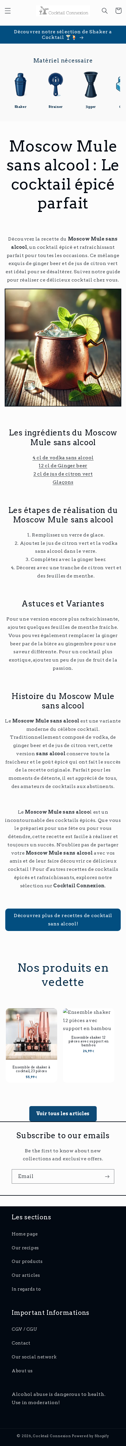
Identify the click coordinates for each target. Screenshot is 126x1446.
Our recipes (25, 1248)
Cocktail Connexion (52, 1436)
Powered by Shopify (90, 1436)
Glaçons (63, 482)
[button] (7, 10)
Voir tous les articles (63, 1113)
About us (22, 1370)
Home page (25, 1234)
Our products (27, 1261)
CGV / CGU (25, 1329)
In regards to (26, 1289)
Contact (21, 1343)
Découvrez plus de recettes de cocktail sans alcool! (63, 920)
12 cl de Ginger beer (63, 465)
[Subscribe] (107, 1176)
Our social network (34, 1357)
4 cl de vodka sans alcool (63, 457)
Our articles (26, 1275)
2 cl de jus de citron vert (63, 474)
